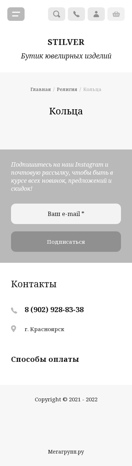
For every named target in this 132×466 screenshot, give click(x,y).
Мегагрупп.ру (66, 451)
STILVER (66, 41)
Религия (67, 89)
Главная (40, 89)
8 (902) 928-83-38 (54, 309)
